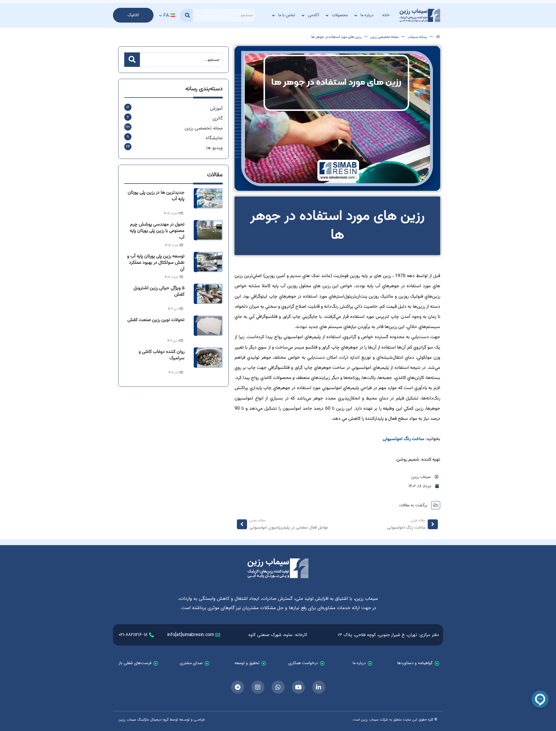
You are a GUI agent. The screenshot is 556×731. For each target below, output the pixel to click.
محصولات (340, 15)
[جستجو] (186, 15)
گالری (218, 118)
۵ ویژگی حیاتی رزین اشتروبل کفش (158, 291)
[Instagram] (257, 687)
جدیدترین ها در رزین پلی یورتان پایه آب (156, 196)
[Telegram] (237, 687)
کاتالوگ (133, 15)
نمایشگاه (214, 138)
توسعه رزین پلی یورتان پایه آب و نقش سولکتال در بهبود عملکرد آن (155, 263)
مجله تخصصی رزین (384, 37)
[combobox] (224, 15)
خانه (385, 15)
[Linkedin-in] (318, 687)
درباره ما (367, 15)
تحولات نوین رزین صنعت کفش (155, 320)
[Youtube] (298, 687)
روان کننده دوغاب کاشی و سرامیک (161, 355)
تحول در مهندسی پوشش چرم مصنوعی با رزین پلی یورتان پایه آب (157, 231)
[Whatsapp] (278, 687)
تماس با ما (286, 15)
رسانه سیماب (417, 37)
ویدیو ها (214, 147)
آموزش (216, 108)
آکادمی (313, 15)
